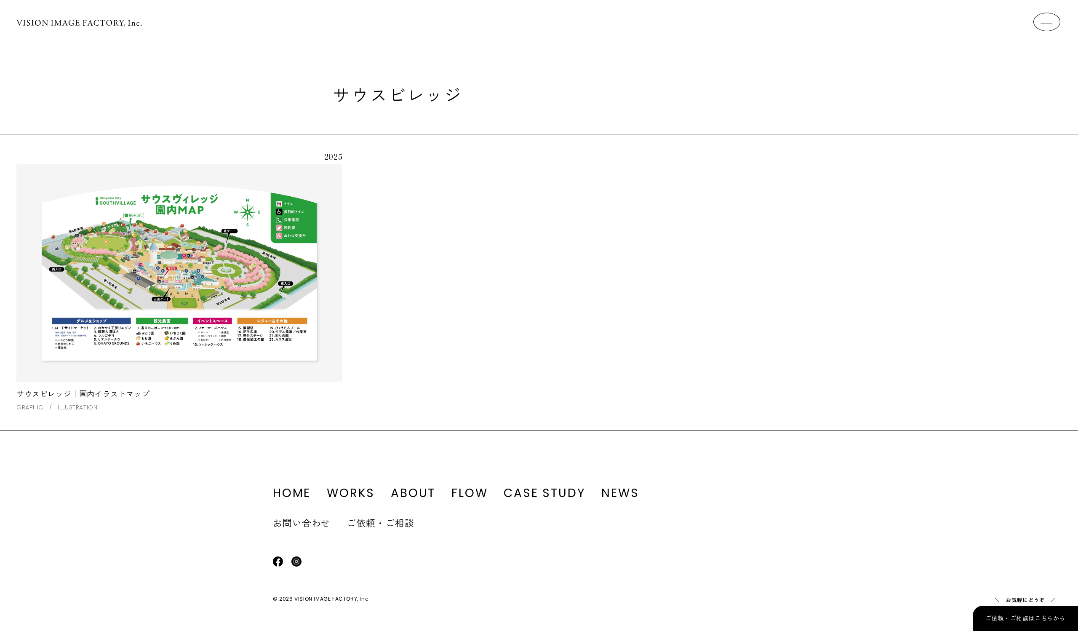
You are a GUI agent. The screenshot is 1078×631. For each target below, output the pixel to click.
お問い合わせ (302, 522)
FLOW (469, 493)
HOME (292, 493)
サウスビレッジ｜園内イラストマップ (82, 393)
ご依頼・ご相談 (380, 522)
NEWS (620, 493)
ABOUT (413, 493)
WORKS (351, 493)
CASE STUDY (544, 493)
